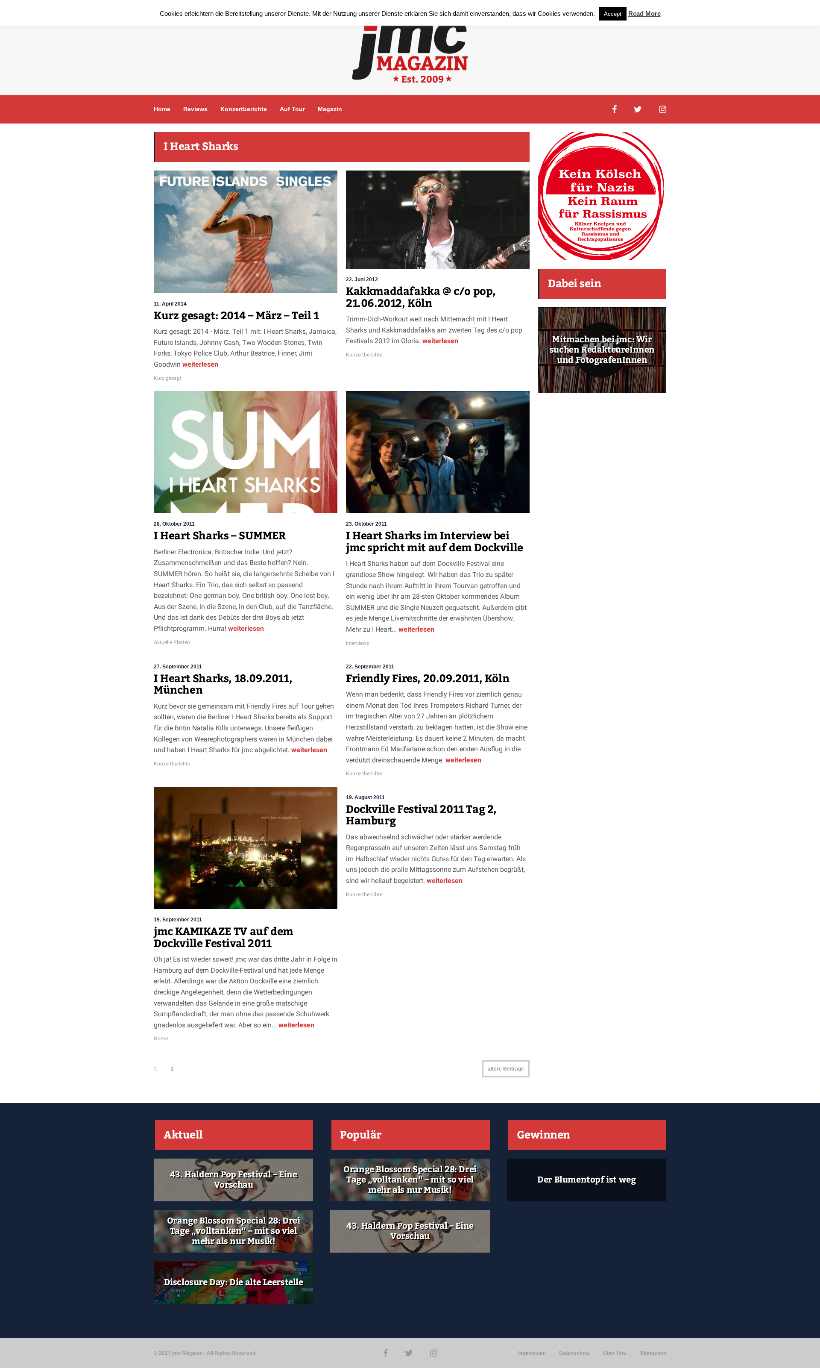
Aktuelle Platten (172, 642)
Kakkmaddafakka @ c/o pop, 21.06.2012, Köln (421, 297)
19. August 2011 (365, 797)
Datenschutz (574, 1353)
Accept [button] (612, 14)
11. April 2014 (170, 304)
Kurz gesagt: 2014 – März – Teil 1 (236, 316)
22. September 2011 (370, 667)
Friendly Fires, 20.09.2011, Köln (427, 678)
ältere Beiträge (506, 1069)
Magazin (330, 109)
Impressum (532, 1353)
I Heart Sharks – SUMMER (220, 536)
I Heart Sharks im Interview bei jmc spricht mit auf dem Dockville (434, 542)
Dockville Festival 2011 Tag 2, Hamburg (421, 815)
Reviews (195, 109)
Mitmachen (652, 1353)
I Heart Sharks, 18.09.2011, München (223, 684)
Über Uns (614, 1353)
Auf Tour (292, 109)
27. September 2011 (178, 667)
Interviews (357, 643)
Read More (644, 13)
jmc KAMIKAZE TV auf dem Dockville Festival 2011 (223, 937)
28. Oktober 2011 (174, 524)
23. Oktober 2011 (366, 524)
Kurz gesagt (168, 378)
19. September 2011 (178, 920)
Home (162, 109)
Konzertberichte (243, 109)
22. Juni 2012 (362, 279)
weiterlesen (199, 364)
